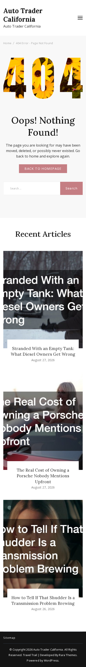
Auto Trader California (23, 15)
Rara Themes (68, 655)
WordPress (51, 660)
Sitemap (9, 638)
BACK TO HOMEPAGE (43, 168)
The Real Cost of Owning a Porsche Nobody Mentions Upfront (43, 475)
